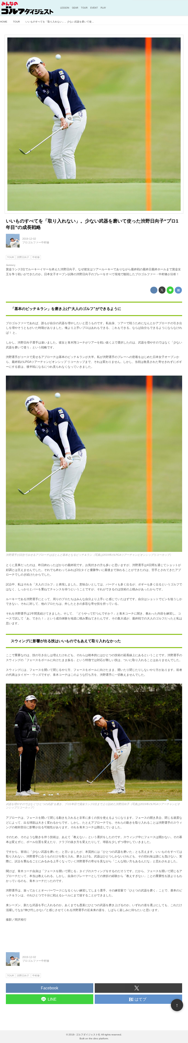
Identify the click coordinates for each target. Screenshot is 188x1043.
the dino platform (98, 1038)
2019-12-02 (29, 238)
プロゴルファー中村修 (35, 242)
